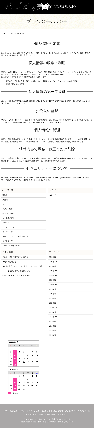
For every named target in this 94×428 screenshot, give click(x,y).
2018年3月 (53, 330)
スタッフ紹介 (7, 209)
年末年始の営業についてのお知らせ (16, 271)
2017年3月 (53, 335)
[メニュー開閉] (88, 7)
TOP (4, 34)
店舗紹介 (5, 200)
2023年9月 (53, 280)
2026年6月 (53, 257)
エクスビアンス (8, 227)
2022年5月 (53, 289)
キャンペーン (7, 232)
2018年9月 (53, 321)
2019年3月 (53, 312)
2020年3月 (53, 303)
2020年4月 (53, 298)
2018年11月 (53, 317)
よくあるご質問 (8, 218)
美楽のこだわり (8, 213)
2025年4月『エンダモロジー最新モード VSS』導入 (22, 266)
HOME (4, 195)
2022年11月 (53, 285)
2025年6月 (53, 266)
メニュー (5, 204)
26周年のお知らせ (9, 262)
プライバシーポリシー (11, 246)
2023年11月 (53, 275)
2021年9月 (53, 294)
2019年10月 (53, 308)
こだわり (44, 411)
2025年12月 (53, 262)
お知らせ (52, 195)
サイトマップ (7, 241)
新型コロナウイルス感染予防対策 (15, 236)
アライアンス (7, 223)
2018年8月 (53, 326)
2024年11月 (53, 271)
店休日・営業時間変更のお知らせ (15, 257)
